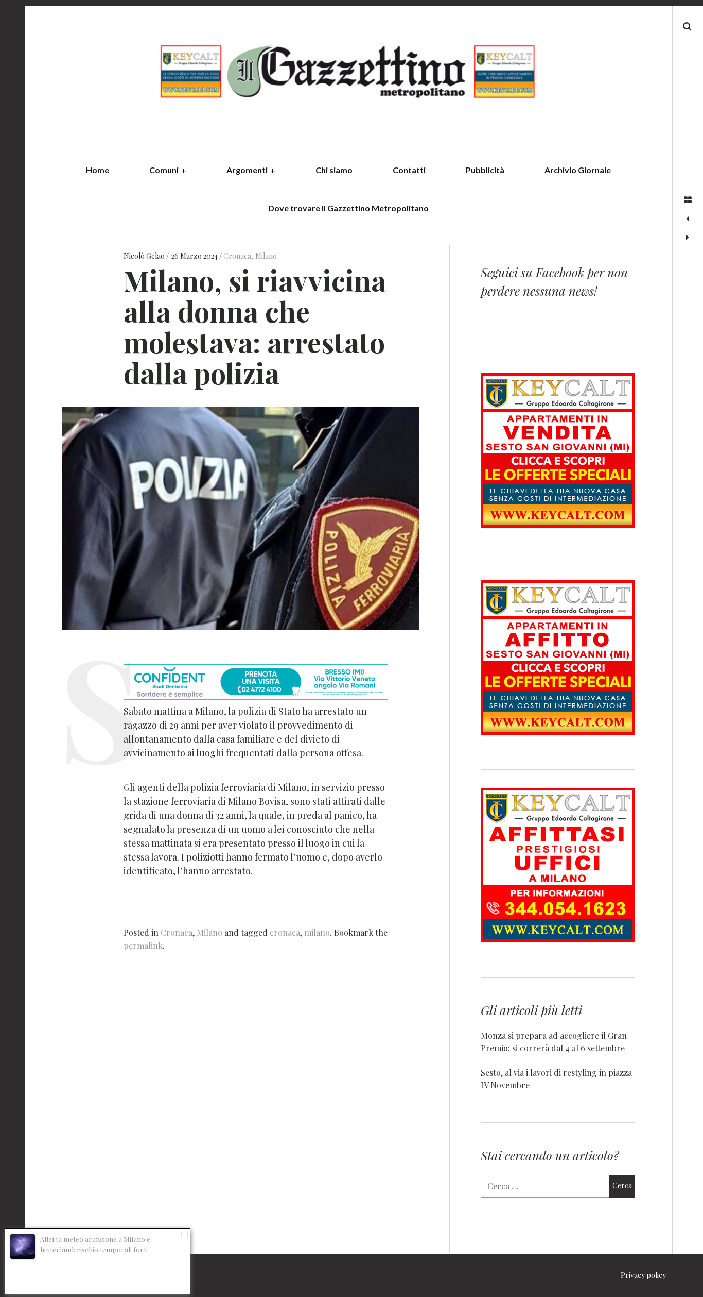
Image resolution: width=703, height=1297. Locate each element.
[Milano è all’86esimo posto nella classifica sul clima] (687, 237)
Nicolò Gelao (145, 256)
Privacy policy (643, 1275)
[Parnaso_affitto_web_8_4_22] (558, 731)
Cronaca (237, 256)
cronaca (285, 932)
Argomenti (250, 170)
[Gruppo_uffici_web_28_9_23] (558, 939)
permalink (143, 945)
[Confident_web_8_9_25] (256, 696)
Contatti (409, 170)
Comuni (167, 170)
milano (317, 932)
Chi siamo (334, 170)
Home (97, 170)
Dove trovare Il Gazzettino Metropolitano (348, 208)
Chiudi (184, 1235)
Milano (266, 256)
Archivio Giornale (577, 170)
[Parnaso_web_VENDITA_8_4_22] (558, 524)
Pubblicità (485, 170)
